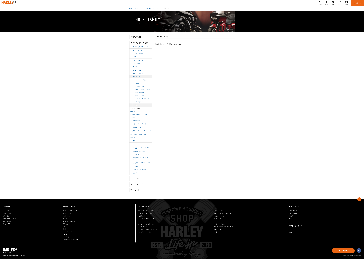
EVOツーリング (138, 70)
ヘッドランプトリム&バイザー (138, 114)
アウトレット (135, 190)
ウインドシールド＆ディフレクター (148, 229)
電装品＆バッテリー (143, 216)
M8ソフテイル (137, 50)
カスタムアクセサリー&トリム (141, 89)
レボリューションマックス (70, 239)
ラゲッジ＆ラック (218, 210)
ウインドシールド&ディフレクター (141, 162)
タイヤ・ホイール (138, 154)
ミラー (135, 144)
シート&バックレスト (139, 151)
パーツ (291, 230)
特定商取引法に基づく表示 (10, 255)
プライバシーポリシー (26, 255)
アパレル (291, 232)
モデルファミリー (139, 8)
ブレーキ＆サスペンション (145, 213)
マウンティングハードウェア (138, 124)
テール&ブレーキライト (137, 127)
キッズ (291, 218)
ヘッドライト (134, 117)
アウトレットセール (295, 226)
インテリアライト (135, 121)
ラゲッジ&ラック (138, 83)
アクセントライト (135, 108)
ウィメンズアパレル (294, 213)
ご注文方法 (6, 210)
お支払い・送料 (7, 213)
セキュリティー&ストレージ (141, 169)
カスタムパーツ (143, 206)
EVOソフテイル (138, 73)
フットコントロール (138, 95)
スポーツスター (138, 53)
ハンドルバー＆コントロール (146, 218)
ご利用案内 (6, 206)
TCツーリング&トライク (140, 60)
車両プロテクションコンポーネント (142, 158)
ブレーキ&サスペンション (140, 86)
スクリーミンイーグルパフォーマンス (142, 147)
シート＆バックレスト (220, 224)
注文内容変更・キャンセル (10, 218)
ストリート (136, 173)
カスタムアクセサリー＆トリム (222, 213)
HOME (131, 8)
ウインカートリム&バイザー (138, 134)
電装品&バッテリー (138, 92)
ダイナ (135, 57)
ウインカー (133, 137)
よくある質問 (6, 224)
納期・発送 (6, 216)
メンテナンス (137, 166)
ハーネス (132, 141)
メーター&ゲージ (138, 102)
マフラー (216, 232)
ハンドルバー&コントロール (141, 98)
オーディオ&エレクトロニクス (141, 80)
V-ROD (135, 67)
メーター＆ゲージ (218, 218)
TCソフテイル (137, 63)
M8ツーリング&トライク (140, 47)
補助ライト (133, 111)
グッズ (291, 216)
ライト (156, 8)
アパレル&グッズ (295, 206)
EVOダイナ (149, 8)
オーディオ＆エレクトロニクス (147, 210)
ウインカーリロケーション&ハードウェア (140, 131)
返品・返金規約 (7, 221)
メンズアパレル (293, 210)
